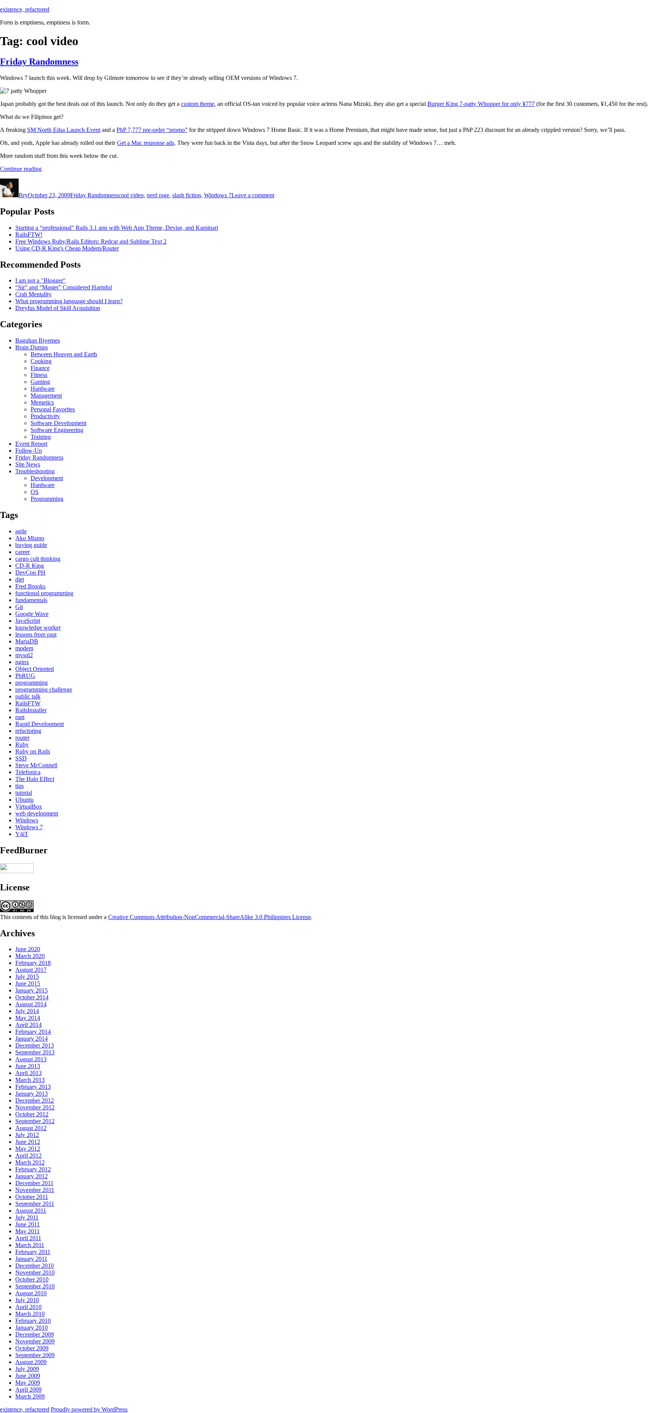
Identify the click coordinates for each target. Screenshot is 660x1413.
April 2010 (28, 1307)
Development (47, 478)
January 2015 (31, 990)
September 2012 (35, 1121)
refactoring (28, 731)
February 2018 (33, 963)
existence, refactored (24, 9)
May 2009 (27, 1382)
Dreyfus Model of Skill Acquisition (57, 308)
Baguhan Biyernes (37, 340)
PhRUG (25, 675)
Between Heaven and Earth (64, 354)
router (22, 737)
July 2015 (27, 976)
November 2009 (35, 1341)
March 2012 (30, 1162)
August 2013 (31, 1059)
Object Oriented (34, 669)
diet (19, 579)
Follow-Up (28, 450)
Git (19, 607)
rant (19, 717)
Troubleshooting (35, 471)
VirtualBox (28, 806)
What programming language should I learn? (69, 301)
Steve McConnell (36, 765)
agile (21, 531)
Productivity (45, 416)
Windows (26, 820)
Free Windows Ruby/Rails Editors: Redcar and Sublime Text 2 (91, 241)
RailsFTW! (28, 234)
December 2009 (34, 1334)
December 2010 (34, 1265)
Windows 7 (217, 195)
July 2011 (27, 1217)
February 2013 (33, 1086)
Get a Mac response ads (145, 143)
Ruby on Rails (32, 751)
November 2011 (34, 1190)
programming (31, 682)
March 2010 (30, 1314)
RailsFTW (27, 703)
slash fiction (186, 195)
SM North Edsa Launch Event (63, 130)
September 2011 (34, 1203)
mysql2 (24, 655)
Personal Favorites (53, 409)
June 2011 (27, 1224)
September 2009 (35, 1355)
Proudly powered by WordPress (89, 1409)
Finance (40, 368)
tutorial (23, 792)
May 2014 (27, 1018)
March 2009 (30, 1396)
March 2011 (29, 1245)
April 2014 (28, 1025)
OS (35, 492)
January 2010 (31, 1327)
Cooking (41, 361)
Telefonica (27, 772)
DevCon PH (30, 572)
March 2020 (30, 956)
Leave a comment (252, 195)
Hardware (43, 388)
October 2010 (32, 1279)
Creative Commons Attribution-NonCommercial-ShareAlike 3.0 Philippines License (209, 917)
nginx (22, 662)
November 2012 (35, 1107)
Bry (23, 195)
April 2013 (28, 1073)
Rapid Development (39, 724)
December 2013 (34, 1045)
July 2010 (27, 1300)
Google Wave (32, 614)
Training (41, 437)
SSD (21, 758)
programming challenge (43, 689)
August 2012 (31, 1128)
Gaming (40, 381)
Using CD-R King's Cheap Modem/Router (67, 248)
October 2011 (31, 1197)
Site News (27, 464)
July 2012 (27, 1135)
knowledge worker (38, 627)
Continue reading (21, 169)
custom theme (197, 104)
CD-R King (29, 565)
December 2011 (34, 1183)
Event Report (31, 443)
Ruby (22, 744)
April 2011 (28, 1238)
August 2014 (31, 1004)
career (22, 552)
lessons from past (36, 634)
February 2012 (33, 1169)
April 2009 (28, 1389)
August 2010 (31, 1293)
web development (36, 813)
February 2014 (33, 1031)
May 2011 (27, 1231)
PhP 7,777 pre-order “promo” (152, 130)
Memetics (42, 402)
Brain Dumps (31, 347)
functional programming (44, 593)
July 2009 (27, 1369)
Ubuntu (24, 799)
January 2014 (31, 1038)
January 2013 (31, 1093)
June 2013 (27, 1066)
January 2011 (31, 1258)
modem (24, 648)
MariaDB (26, 641)
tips (19, 786)
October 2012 (32, 1114)
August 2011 (30, 1210)
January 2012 (31, 1176)
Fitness (39, 375)
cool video (131, 195)
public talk (27, 696)
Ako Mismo (29, 538)
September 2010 (35, 1286)
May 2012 (27, 1148)
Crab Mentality (33, 294)
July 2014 (27, 1011)
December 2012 (34, 1100)
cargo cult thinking (37, 558)
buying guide (31, 545)
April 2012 (28, 1155)
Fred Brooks (30, 586)
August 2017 (31, 969)
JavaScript (27, 620)
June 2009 (27, 1375)
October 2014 (32, 997)
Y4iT (21, 834)
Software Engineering (57, 430)
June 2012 (27, 1142)
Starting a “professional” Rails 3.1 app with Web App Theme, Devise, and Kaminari (116, 227)
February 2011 (32, 1252)
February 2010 (33, 1320)
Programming (47, 498)
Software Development (58, 423)
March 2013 (30, 1080)
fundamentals (31, 600)
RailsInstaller (31, 710)
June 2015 (27, 983)
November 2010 (35, 1272)
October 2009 (32, 1348)
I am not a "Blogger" (40, 280)
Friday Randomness (39, 62)
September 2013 (35, 1052)
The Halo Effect (34, 779)
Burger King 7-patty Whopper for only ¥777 (481, 104)
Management (46, 395)
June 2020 (27, 949)
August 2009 (31, 1362)
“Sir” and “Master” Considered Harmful (63, 287)
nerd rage (158, 195)
